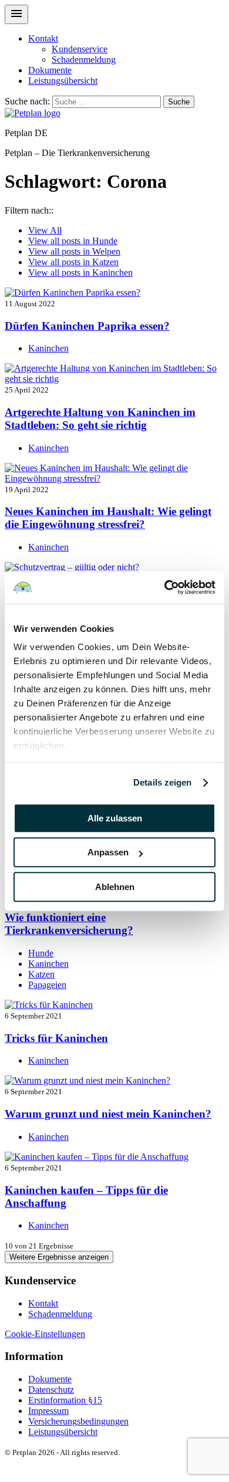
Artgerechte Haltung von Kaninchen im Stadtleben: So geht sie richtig (100, 418)
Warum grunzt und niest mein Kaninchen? (108, 1114)
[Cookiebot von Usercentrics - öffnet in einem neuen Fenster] (164, 587)
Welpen (74, 251)
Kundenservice (79, 49)
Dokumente (50, 70)
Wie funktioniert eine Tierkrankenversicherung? (69, 923)
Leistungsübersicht (62, 81)
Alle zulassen (114, 818)
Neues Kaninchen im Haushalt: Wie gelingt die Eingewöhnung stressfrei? (108, 517)
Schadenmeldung (84, 60)
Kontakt (43, 38)
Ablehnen (114, 887)
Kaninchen (80, 273)
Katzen (73, 262)
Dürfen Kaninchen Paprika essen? (87, 326)
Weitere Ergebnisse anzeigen (59, 1257)
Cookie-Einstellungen (45, 1334)
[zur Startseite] (32, 113)
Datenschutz (51, 1390)
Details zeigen (162, 782)
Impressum (48, 1411)
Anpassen (108, 852)
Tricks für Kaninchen (56, 1038)
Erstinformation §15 (65, 1400)
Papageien (47, 985)
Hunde (72, 241)
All (45, 230)
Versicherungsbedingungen (78, 1421)
